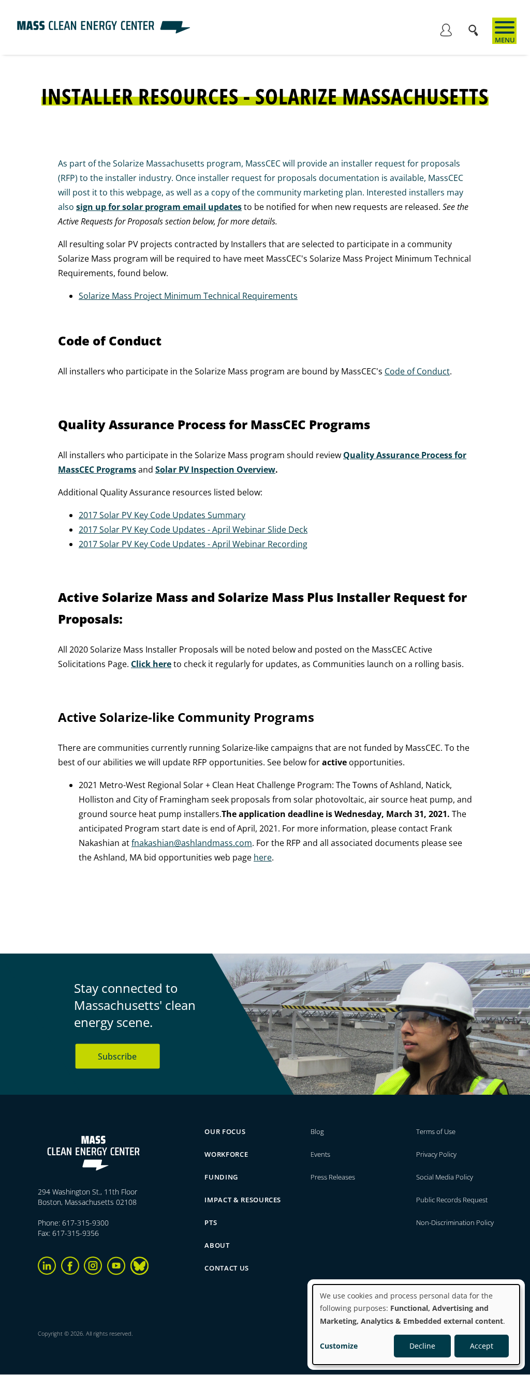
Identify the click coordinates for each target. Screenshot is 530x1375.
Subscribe (117, 1056)
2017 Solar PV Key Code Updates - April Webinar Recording (193, 544)
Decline (422, 1346)
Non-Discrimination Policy (455, 1222)
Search (476, 25)
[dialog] (416, 1325)
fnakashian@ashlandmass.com (191, 843)
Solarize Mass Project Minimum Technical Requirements (188, 295)
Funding (221, 1177)
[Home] (103, 31)
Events (320, 1154)
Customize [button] (339, 1346)
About (216, 1245)
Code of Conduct (417, 371)
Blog (317, 1131)
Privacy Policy (436, 1154)
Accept (481, 1346)
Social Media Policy (445, 1177)
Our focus (224, 1131)
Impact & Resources (242, 1199)
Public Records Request (452, 1199)
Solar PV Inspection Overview (215, 469)
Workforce (226, 1154)
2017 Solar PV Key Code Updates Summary (162, 515)
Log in (446, 31)
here (263, 857)
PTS (210, 1222)
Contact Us (226, 1268)
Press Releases (333, 1177)
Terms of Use (435, 1131)
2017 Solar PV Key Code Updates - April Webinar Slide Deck (193, 529)
